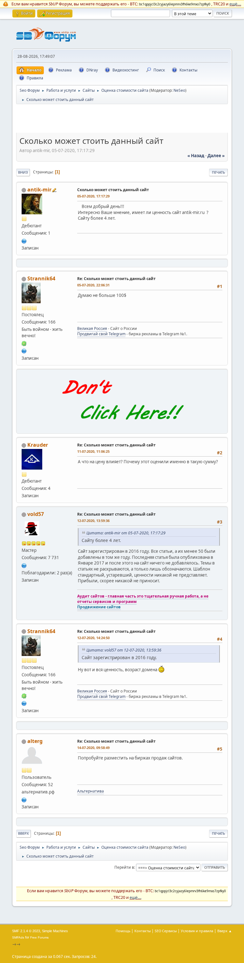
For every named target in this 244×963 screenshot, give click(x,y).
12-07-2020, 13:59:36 (93, 520)
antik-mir (39, 189)
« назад (195, 155)
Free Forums (39, 937)
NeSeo (179, 90)
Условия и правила (197, 930)
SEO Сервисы (166, 930)
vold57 (35, 514)
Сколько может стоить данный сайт (113, 189)
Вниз (23, 172)
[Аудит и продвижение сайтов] (24, 565)
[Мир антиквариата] (24, 240)
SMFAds (18, 937)
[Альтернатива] (24, 799)
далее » (216, 155)
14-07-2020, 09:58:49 (93, 747)
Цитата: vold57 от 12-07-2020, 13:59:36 (123, 650)
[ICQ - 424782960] (24, 343)
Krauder (37, 444)
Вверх (23, 833)
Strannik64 (41, 278)
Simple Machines (55, 931)
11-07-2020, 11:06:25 (93, 451)
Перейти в (124, 867)
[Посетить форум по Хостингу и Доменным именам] (122, 426)
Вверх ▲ (224, 930)
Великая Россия (92, 328)
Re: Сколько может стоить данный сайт (116, 278)
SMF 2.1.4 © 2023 (26, 931)
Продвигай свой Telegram (101, 334)
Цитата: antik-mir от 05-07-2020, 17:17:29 (126, 533)
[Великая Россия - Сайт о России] (24, 350)
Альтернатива (90, 791)
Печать (218, 172)
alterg (35, 741)
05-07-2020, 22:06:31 (93, 285)
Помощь (123, 930)
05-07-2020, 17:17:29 (93, 196)
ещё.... (235, 4)
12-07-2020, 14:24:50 (93, 637)
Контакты (142, 930)
